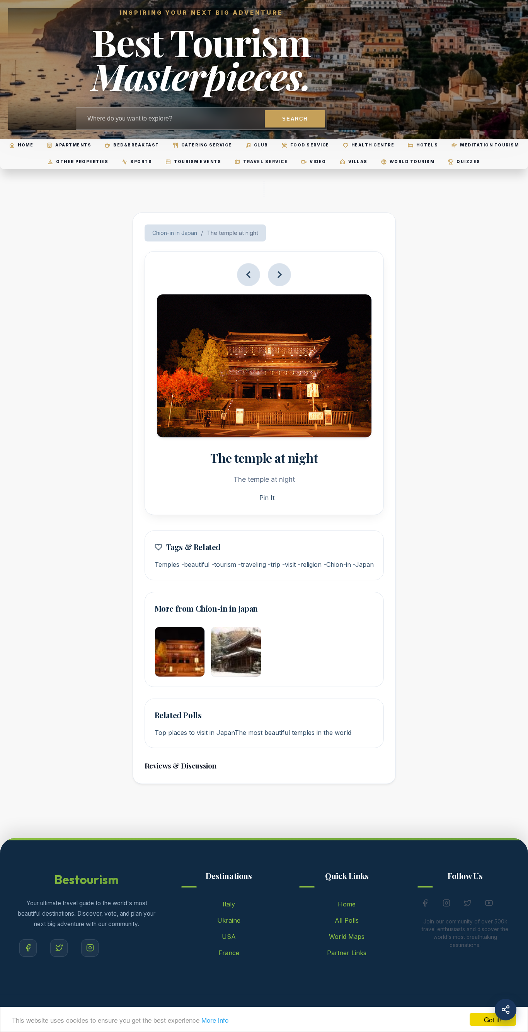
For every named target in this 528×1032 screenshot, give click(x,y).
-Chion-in (337, 564)
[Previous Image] (248, 274)
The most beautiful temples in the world (293, 732)
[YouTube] (489, 904)
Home (347, 904)
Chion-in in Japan (174, 233)
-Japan (363, 564)
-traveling (252, 564)
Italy (229, 904)
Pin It (266, 498)
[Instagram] (90, 948)
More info (214, 1020)
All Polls (347, 920)
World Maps (346, 936)
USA (229, 936)
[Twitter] (59, 948)
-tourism (223, 564)
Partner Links (346, 953)
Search (295, 119)
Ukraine (228, 920)
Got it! (493, 1019)
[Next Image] (279, 274)
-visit (289, 564)
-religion (310, 564)
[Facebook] (28, 948)
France (228, 953)
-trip (274, 564)
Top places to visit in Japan (195, 732)
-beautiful (195, 564)
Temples (167, 564)
